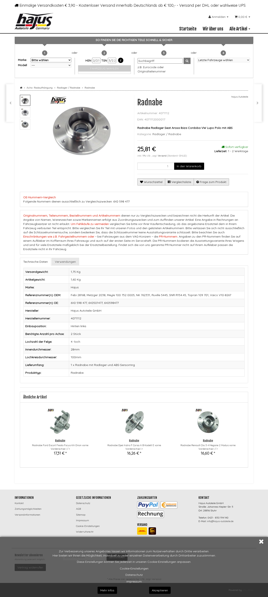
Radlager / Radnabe (166, 134)
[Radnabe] (257, 103)
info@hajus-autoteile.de (220, 521)
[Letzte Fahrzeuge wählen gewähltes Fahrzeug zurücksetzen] (223, 60)
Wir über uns (213, 28)
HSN (88, 60)
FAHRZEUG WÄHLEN (104, 68)
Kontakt (19, 503)
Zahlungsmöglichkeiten (28, 508)
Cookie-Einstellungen (134, 568)
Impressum (134, 581)
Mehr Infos (107, 590)
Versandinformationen (27, 514)
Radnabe (60, 441)
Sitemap (80, 514)
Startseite (187, 28)
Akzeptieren (160, 590)
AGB (78, 508)
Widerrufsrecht (84, 531)
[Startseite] (21, 87)
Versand (162, 155)
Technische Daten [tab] (35, 262)
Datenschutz (134, 575)
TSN (104, 60)
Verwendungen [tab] (65, 262)
